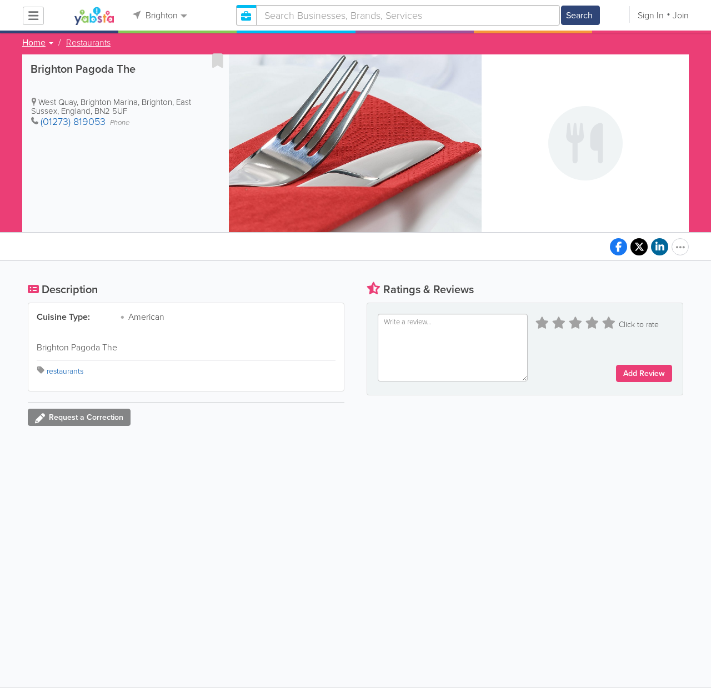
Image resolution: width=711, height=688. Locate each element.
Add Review (644, 373)
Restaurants (88, 42)
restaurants (65, 371)
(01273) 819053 (73, 121)
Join (681, 15)
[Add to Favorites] (217, 60)
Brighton (160, 15)
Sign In (651, 15)
